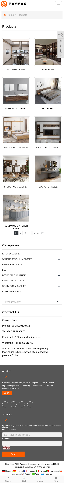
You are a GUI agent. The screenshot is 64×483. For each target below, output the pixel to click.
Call (24, 481)
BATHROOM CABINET (16, 108)
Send (13, 454)
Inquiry (40, 481)
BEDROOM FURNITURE (16, 147)
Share (8, 481)
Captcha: (6, 439)
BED (4, 270)
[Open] (60, 44)
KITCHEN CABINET (16, 69)
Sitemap (46, 467)
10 (42, 233)
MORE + (7, 393)
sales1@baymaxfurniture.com (25, 337)
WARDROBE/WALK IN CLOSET (17, 259)
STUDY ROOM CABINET (16, 187)
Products (22, 15)
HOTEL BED (48, 108)
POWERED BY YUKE (33, 467)
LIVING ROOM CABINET (48, 147)
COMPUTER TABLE (48, 187)
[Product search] (57, 301)
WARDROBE (48, 69)
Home (10, 15)
